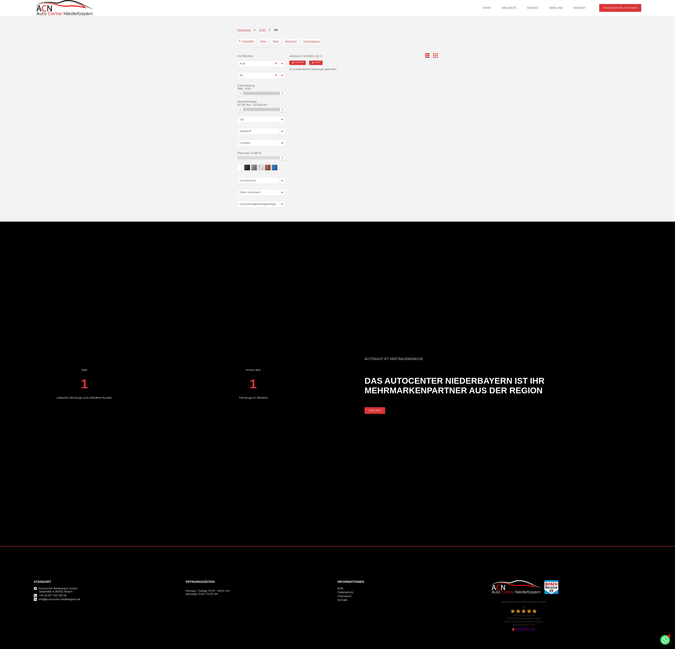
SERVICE (532, 7)
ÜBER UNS (556, 7)
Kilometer (291, 41)
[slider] (240, 93)
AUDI (262, 30)
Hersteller (248, 41)
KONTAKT (579, 7)
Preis (263, 41)
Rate (276, 41)
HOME (487, 7)
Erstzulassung (312, 41)
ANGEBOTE (509, 7)
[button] (282, 63)
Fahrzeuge (244, 30)
